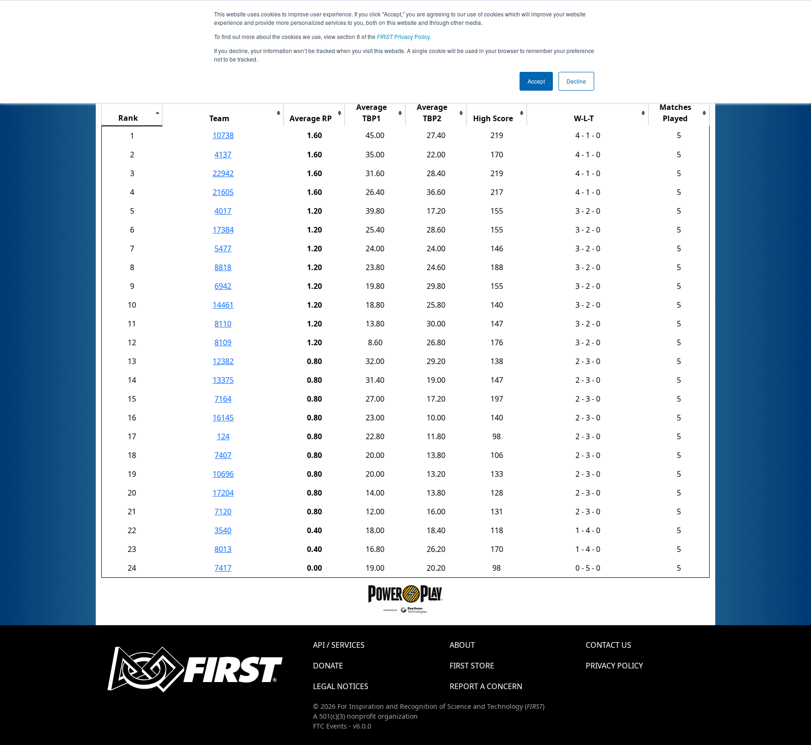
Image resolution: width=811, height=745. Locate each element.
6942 (222, 286)
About (462, 645)
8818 (222, 267)
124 (223, 436)
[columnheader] (132, 113)
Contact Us (608, 645)
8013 (222, 549)
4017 (222, 211)
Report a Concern (486, 686)
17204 (223, 493)
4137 (222, 154)
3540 (222, 530)
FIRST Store (472, 665)
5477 (222, 248)
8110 (222, 323)
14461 (223, 305)
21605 (223, 192)
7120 (222, 511)
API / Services (339, 645)
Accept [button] (536, 81)
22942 (223, 173)
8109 (222, 342)
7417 (222, 568)
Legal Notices (340, 686)
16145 (223, 417)
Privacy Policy (403, 36)
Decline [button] (576, 81)
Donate (328, 665)
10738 (223, 135)
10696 (223, 474)
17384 (223, 230)
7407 (222, 455)
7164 (222, 399)
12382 (223, 361)
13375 (223, 380)
